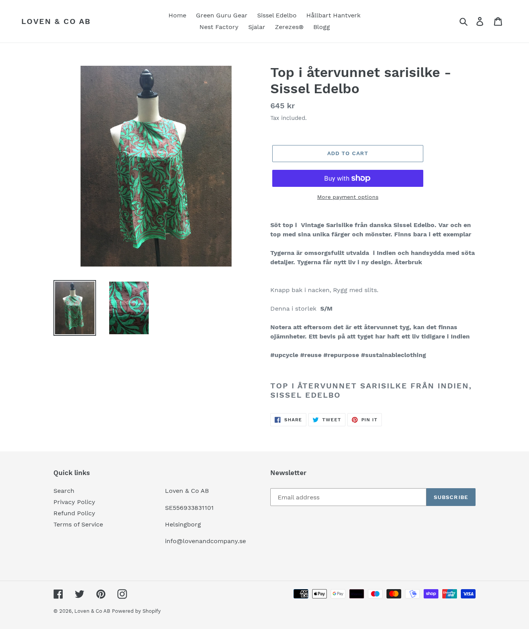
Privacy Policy (74, 502)
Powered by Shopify (136, 611)
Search (63, 490)
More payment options (347, 197)
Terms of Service (78, 524)
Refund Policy (74, 513)
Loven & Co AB (56, 21)
